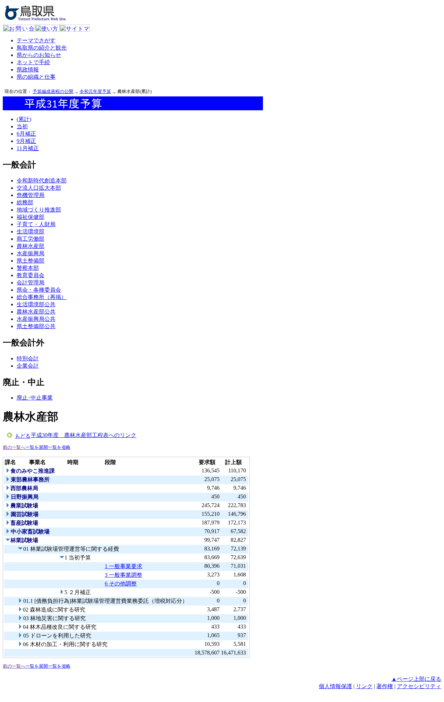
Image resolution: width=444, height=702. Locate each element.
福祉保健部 (30, 217)
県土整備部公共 (36, 326)
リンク (364, 686)
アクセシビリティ (419, 686)
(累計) (24, 119)
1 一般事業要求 (123, 566)
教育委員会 (30, 275)
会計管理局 (30, 282)
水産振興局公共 (36, 319)
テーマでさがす (36, 40)
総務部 (25, 202)
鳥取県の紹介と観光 (42, 48)
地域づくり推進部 (39, 210)
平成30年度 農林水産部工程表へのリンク (83, 435)
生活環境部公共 (36, 304)
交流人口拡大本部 (39, 188)
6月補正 (26, 134)
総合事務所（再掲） (42, 297)
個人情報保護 (335, 686)
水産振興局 (30, 253)
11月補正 (28, 148)
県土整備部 (30, 261)
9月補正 (26, 141)
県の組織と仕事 (36, 77)
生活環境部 (30, 231)
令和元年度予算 (95, 91)
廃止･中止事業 (35, 398)
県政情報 (28, 69)
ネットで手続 (33, 62)
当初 (22, 126)
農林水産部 (30, 246)
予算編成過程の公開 (53, 91)
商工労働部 (30, 239)
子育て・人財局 (36, 224)
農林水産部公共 (36, 312)
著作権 (384, 686)
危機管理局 (30, 195)
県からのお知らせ (39, 55)
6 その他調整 (121, 584)
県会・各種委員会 (39, 290)
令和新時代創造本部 (42, 180)
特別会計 (28, 358)
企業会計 (28, 366)
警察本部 (28, 268)
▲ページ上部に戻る (416, 679)
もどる (23, 436)
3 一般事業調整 (123, 575)
